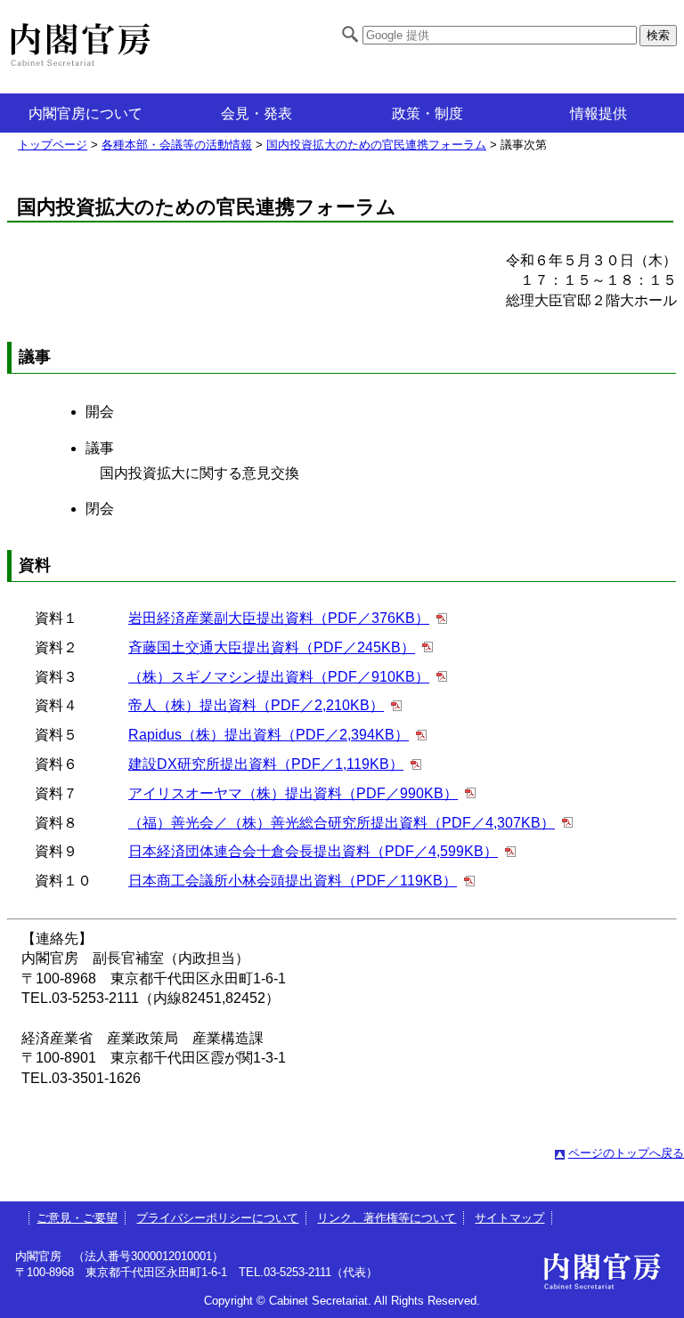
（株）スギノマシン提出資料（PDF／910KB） (278, 676)
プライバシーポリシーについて (217, 1218)
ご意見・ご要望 (77, 1218)
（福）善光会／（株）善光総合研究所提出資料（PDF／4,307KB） (341, 822)
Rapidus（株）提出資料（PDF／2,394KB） (268, 734)
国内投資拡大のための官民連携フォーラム (376, 144)
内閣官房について (85, 113)
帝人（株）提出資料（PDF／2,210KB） (256, 705)
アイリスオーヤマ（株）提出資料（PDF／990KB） (293, 793)
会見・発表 (256, 113)
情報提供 (598, 113)
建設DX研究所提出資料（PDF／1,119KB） (265, 764)
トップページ (52, 144)
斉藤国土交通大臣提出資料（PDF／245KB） (271, 647)
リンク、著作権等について (386, 1218)
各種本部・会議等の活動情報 (177, 144)
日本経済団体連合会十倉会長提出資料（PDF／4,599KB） (313, 851)
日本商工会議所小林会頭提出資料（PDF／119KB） (292, 880)
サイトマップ (509, 1218)
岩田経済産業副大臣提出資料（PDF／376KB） (278, 618)
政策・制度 (427, 113)
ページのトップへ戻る (626, 1153)
